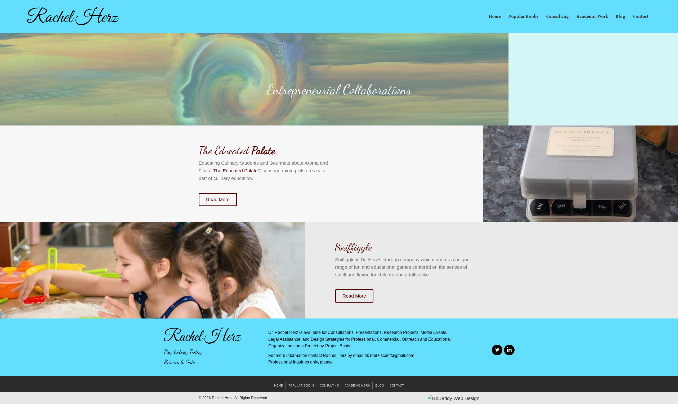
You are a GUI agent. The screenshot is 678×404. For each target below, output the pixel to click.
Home (495, 16)
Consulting (557, 16)
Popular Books (523, 16)
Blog (620, 16)
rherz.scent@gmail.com (392, 355)
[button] (218, 199)
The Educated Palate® (237, 170)
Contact (641, 16)
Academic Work (592, 16)
